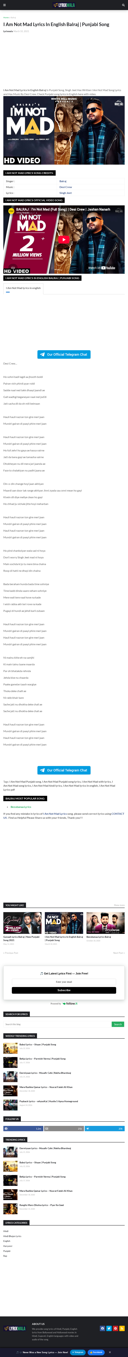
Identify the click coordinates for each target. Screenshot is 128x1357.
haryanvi (7, 1246)
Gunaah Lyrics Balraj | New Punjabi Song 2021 (21, 938)
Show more (119, 905)
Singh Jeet (66, 192)
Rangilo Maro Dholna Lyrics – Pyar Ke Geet (42, 1205)
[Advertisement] (64, 60)
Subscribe (64, 990)
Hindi (5, 1231)
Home (6, 17)
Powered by (56, 1003)
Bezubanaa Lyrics (21, 806)
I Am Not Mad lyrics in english (23, 287)
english (6, 1241)
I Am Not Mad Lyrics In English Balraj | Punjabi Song (64, 938)
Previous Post (11, 953)
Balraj (13, 17)
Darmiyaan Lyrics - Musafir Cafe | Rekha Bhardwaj (45, 1072)
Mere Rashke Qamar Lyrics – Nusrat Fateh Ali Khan (46, 1087)
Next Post (118, 953)
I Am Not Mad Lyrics (55, 813)
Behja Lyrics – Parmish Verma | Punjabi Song (43, 1058)
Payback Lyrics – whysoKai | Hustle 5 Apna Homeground (49, 1101)
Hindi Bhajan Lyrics (12, 1236)
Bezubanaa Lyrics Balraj (98, 936)
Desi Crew (66, 187)
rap (5, 1256)
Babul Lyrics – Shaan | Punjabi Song (38, 1044)
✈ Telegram (77, 1352)
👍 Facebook (96, 1352)
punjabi (6, 1251)
